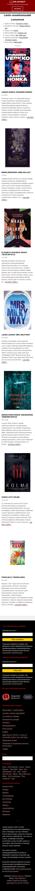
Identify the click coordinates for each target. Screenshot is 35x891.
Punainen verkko (22, 24)
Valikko (17, 9)
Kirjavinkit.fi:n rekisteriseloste (12, 653)
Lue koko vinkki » (11, 282)
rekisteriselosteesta (11, 871)
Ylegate (5, 749)
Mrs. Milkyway (21, 35)
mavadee (23, 880)
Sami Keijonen (20, 878)
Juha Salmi (14, 769)
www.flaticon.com (12, 883)
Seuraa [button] (27, 697)
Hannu (21, 767)
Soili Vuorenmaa (14, 776)
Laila (19, 772)
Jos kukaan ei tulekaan (10, 716)
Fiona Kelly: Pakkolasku (13, 577)
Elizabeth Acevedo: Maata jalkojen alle (14, 253)
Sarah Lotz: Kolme (11, 497)
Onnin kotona (7, 729)
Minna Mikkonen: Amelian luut (16, 172)
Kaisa (21, 769)
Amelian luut (22, 33)
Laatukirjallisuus (8, 808)
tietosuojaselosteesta (23, 869)
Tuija (12, 779)
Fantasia (5, 790)
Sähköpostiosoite (9, 630)
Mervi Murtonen (25, 774)
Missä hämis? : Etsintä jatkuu (12, 710)
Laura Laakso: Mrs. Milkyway (16, 335)
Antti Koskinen (12, 767)
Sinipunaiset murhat (9, 740)
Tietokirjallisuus (8, 796)
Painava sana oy (17, 876)
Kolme (16, 31)
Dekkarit (5, 793)
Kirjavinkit (19, 2)
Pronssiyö (6, 722)
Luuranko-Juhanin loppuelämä (13, 713)
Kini (14, 772)
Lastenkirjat (6, 802)
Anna (4, 767)
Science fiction (7, 786)
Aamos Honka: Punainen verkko (17, 92)
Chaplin (5, 732)
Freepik (15, 880)
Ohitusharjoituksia (8, 726)
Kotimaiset (6, 811)
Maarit (15, 774)
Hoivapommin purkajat (10, 719)
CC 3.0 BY (24, 883)
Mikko (4, 776)
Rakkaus (5, 805)
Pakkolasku (18, 42)
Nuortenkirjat (7, 799)
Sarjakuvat (6, 814)
